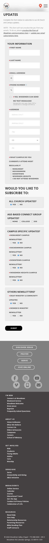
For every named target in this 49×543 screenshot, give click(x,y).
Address (14, 109)
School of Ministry (14, 437)
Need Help (11, 515)
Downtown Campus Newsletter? (19, 262)
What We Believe (14, 425)
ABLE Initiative (13, 477)
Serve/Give (10, 469)
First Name (15, 48)
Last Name (15, 60)
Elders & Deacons (14, 430)
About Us (10, 419)
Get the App (12, 499)
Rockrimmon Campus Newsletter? (20, 250)
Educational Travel (14, 496)
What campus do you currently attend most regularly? (21, 161)
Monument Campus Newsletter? (19, 237)
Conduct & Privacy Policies (18, 501)
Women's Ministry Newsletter (18, 310)
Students (11, 451)
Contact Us (11, 427)
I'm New (9, 395)
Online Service (13, 488)
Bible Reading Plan (14, 525)
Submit (14, 328)
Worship (10, 461)
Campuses (11, 432)
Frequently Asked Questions (18, 411)
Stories (10, 494)
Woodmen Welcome (15, 403)
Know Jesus (11, 406)
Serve (9, 472)
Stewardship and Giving (16, 475)
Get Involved (11, 445)
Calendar (10, 491)
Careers (10, 435)
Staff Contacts (13, 528)
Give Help (11, 517)
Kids (8, 448)
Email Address (17, 73)
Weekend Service (14, 401)
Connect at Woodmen (16, 398)
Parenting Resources (15, 523)
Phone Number (17, 85)
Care (9, 459)
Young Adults (12, 454)
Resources (10, 512)
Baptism (10, 409)
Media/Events (12, 485)
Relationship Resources (16, 520)
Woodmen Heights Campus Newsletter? (23, 275)
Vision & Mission (13, 422)
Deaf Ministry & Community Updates (23, 298)
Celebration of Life (15, 504)
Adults (9, 456)
